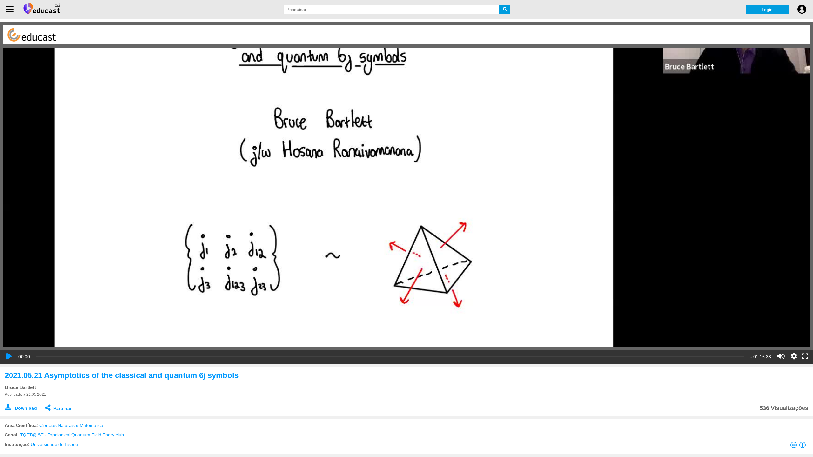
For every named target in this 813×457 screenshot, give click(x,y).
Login (767, 9)
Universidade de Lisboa (54, 444)
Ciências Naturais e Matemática (71, 425)
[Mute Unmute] (781, 356)
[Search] (504, 9)
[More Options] (794, 356)
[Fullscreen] (805, 357)
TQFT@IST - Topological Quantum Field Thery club (72, 434)
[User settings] (802, 9)
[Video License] (799, 446)
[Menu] (10, 9)
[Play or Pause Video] (9, 356)
